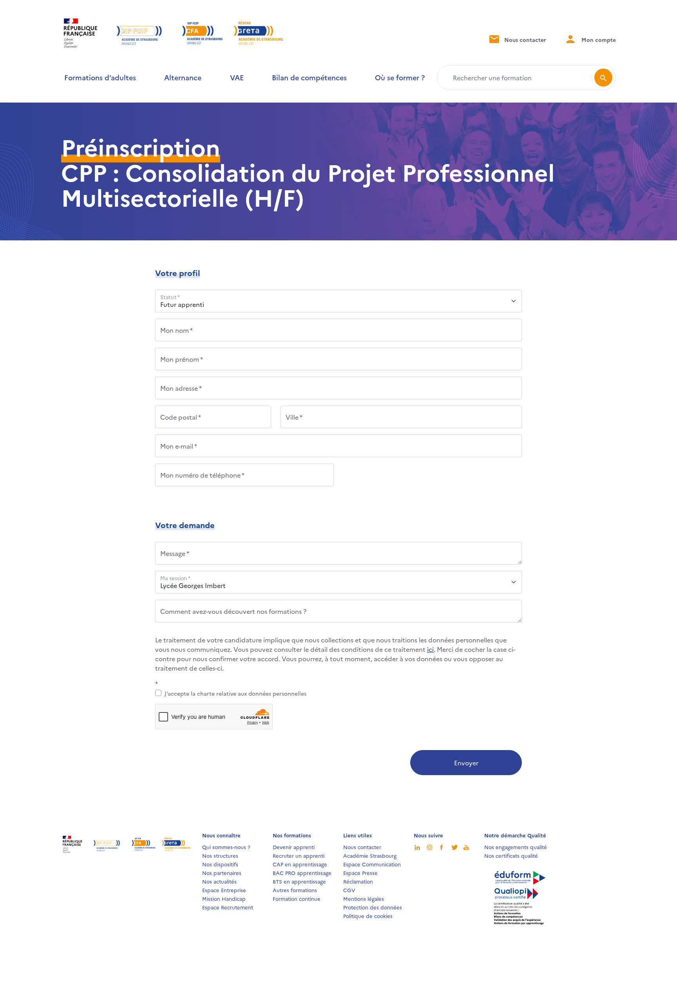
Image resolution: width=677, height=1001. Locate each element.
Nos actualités (219, 881)
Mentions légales (363, 898)
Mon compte (598, 39)
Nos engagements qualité (515, 846)
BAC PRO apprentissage (302, 872)
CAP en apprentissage (300, 864)
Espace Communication (372, 864)
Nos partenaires (221, 872)
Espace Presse (360, 872)
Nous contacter (524, 39)
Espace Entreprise (224, 889)
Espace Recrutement (227, 907)
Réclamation (358, 881)
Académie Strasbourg (369, 855)
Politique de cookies (368, 915)
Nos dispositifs (220, 864)
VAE (237, 77)
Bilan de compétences (309, 77)
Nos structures (220, 855)
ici (430, 649)
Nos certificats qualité (511, 855)
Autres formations (295, 889)
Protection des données (372, 907)
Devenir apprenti (294, 846)
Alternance (182, 77)
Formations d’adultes (100, 77)
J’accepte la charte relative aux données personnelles (235, 693)
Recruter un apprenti (298, 855)
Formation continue (296, 898)
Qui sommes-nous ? (226, 846)
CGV (349, 889)
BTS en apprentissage (299, 881)
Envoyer (466, 762)
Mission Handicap (224, 898)
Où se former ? (400, 77)
